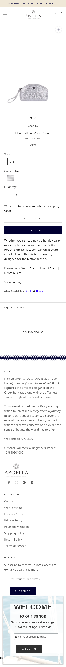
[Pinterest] (24, 482)
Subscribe (29, 648)
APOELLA (33, 126)
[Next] (41, 117)
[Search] (55, 14)
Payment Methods (16, 527)
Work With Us (13, 508)
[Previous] (24, 117)
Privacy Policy (13, 520)
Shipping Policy (14, 533)
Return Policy (13, 539)
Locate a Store (13, 514)
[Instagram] (16, 482)
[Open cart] (61, 14)
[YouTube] (32, 482)
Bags (19, 282)
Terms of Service (15, 546)
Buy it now (33, 230)
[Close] (59, 600)
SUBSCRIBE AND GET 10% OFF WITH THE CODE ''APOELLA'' (33, 3)
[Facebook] (8, 482)
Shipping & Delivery (14, 307)
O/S (11, 162)
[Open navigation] (5, 14)
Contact (9, 501)
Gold (29, 291)
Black (39, 291)
